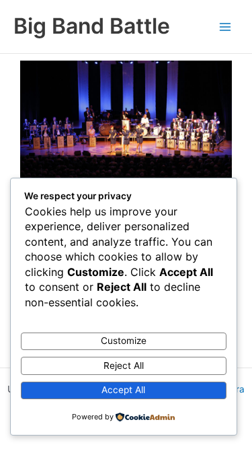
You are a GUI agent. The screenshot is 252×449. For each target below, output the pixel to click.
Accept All (123, 389)
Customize (123, 340)
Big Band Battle (91, 26)
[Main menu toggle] (225, 26)
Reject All (123, 365)
